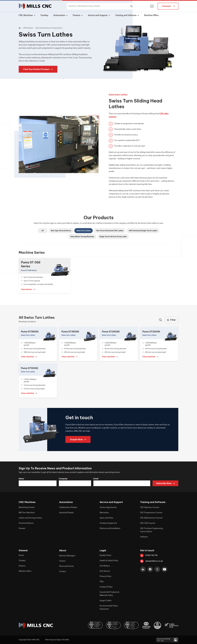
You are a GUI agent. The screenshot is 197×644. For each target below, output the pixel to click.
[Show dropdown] (34, 15)
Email (96, 478)
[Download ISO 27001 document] (77, 625)
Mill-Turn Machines (27, 513)
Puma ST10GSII (29, 368)
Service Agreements (108, 507)
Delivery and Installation (110, 528)
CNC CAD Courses (147, 523)
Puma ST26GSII (111, 331)
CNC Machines (26, 15)
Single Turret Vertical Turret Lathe (113, 237)
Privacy (158, 640)
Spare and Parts (106, 518)
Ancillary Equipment (108, 523)
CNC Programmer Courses (151, 513)
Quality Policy (105, 555)
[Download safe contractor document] (157, 625)
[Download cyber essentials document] (171, 625)
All (42, 231)
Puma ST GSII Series (30, 264)
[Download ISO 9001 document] (131, 625)
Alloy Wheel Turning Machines (82, 237)
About (62, 550)
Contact (62, 572)
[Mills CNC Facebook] (150, 569)
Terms (162, 640)
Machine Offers (151, 15)
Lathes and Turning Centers (30, 518)
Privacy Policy (105, 576)
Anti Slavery (105, 571)
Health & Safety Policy (109, 561)
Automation (59, 15)
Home (21, 555)
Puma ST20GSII (151, 331)
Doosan (22, 528)
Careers (62, 561)
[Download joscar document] (146, 625)
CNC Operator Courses (149, 507)
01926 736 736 (151, 555)
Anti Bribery (105, 566)
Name (22, 478)
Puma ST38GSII (30, 331)
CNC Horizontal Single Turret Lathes (143, 231)
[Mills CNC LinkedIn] (143, 569)
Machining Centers (27, 507)
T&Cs (102, 582)
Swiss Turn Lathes (83, 231)
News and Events (66, 566)
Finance (76, 15)
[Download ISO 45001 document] (95, 625)
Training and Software (125, 15)
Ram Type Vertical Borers (61, 231)
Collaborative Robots (68, 507)
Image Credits (105, 601)
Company (64, 478)
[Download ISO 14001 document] (113, 625)
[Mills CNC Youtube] (164, 569)
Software (144, 537)
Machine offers (25, 571)
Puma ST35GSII (70, 331)
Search (131, 6)
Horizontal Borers (26, 523)
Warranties (104, 513)
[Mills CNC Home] (35, 6)
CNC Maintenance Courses (151, 518)
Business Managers (67, 556)
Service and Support (98, 15)
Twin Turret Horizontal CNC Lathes (109, 231)
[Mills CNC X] (157, 569)
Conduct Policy (106, 587)
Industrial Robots (66, 513)
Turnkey (44, 15)
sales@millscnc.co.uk (154, 561)
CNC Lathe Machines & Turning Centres (49, 28)
